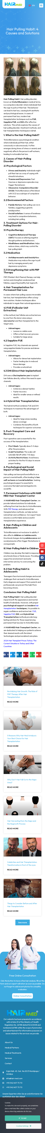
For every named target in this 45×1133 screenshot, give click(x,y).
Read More (12, 702)
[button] (41, 5)
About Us (9, 1042)
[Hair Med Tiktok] (42, 564)
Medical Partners (12, 1047)
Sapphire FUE (9, 614)
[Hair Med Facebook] (42, 557)
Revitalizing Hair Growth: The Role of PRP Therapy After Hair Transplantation (22, 694)
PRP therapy (13, 509)
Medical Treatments (13, 1053)
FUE (34, 611)
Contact (8, 1063)
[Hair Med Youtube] (42, 551)
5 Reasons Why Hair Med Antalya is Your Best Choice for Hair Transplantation (21, 738)
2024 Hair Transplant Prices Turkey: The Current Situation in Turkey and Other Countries (20, 643)
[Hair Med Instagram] (42, 545)
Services (8, 1058)
